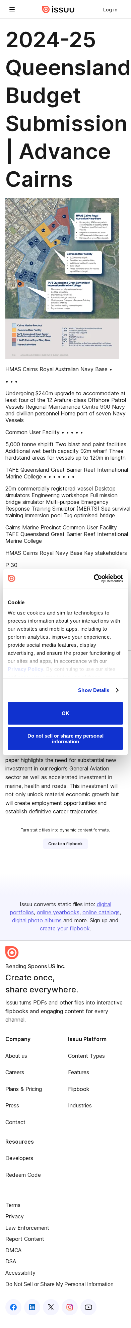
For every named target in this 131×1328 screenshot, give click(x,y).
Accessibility (20, 1272)
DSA (10, 1261)
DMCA (13, 1250)
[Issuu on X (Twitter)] (51, 1307)
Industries (80, 1105)
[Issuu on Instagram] (70, 1307)
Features (78, 1072)
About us (16, 1055)
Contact (15, 1122)
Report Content (24, 1238)
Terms (12, 1205)
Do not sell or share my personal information (65, 738)
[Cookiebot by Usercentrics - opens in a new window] (94, 578)
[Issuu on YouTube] (88, 1307)
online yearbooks (58, 912)
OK (65, 713)
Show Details (93, 690)
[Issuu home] (58, 9)
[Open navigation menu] (12, 9)
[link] (110, 9)
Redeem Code (23, 1174)
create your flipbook (65, 928)
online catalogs (101, 912)
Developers (19, 1158)
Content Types (86, 1055)
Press (12, 1105)
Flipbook (78, 1089)
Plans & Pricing (23, 1089)
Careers (14, 1072)
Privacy (14, 1216)
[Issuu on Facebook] (13, 1307)
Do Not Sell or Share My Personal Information (59, 1284)
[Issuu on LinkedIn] (32, 1307)
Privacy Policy (25, 669)
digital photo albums (37, 920)
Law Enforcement (27, 1227)
